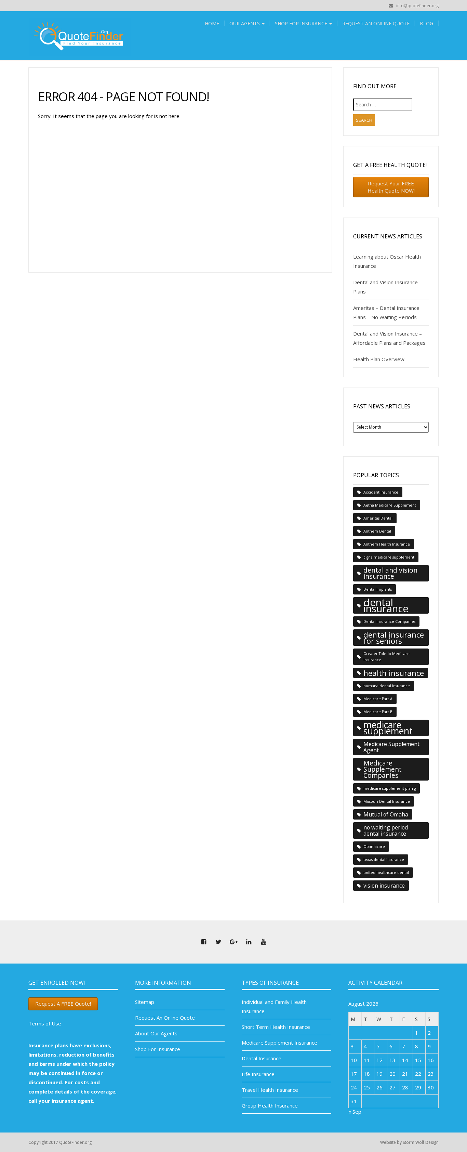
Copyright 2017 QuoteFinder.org (60, 1142)
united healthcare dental (386, 872)
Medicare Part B (377, 711)
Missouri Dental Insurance (386, 801)
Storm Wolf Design (421, 1142)
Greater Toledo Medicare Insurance (386, 656)
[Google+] (233, 942)
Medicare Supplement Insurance (279, 1042)
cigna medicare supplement (388, 557)
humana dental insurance (386, 685)
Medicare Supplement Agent (391, 747)
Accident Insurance (380, 492)
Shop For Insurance (302, 23)
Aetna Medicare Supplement (389, 505)
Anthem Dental (377, 531)
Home (212, 23)
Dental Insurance (261, 1058)
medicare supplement (388, 728)
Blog (426, 23)
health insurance (393, 673)
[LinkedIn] (248, 942)
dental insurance (386, 605)
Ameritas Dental (377, 518)
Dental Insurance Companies (389, 621)
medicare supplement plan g (389, 788)
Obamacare (374, 846)
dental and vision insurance (390, 573)
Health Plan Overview (378, 359)
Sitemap (144, 1001)
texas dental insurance (383, 859)
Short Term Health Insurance (276, 1026)
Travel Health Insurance (270, 1089)
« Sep (354, 1111)
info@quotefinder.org (417, 6)
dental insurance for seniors (393, 637)
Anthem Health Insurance (386, 544)
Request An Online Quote (376, 23)
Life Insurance (258, 1074)
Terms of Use (44, 1023)
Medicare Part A (377, 698)
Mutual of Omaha (385, 814)
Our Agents (245, 23)
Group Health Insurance (270, 1105)
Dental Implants (377, 589)
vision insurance (384, 885)
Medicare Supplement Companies (382, 769)
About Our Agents (156, 1033)
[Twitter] (218, 942)
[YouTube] (263, 942)
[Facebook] (203, 942)
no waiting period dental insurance (385, 830)
